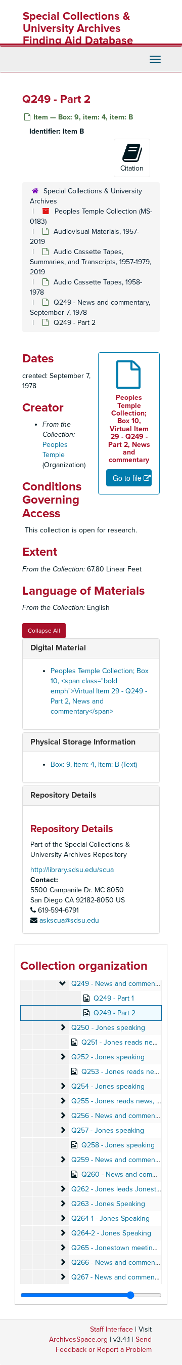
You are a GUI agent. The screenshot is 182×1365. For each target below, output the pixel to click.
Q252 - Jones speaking (108, 1057)
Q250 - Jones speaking (108, 1027)
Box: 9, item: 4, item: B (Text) (94, 764)
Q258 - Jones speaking (118, 1145)
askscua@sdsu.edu (69, 920)
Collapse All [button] (44, 630)
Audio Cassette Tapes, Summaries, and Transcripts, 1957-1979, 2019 (90, 261)
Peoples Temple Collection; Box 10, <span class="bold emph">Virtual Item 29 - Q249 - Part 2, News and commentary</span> (100, 691)
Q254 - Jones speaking (108, 1086)
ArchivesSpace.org (78, 1339)
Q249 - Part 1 (114, 998)
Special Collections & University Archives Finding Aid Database (78, 28)
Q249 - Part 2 (114, 1013)
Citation (132, 168)
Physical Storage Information (82, 742)
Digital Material (58, 648)
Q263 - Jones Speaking (108, 1203)
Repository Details (63, 795)
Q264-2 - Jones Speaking (111, 1233)
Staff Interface (111, 1329)
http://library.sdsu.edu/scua (72, 869)
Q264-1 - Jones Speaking (110, 1218)
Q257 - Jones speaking (107, 1130)
